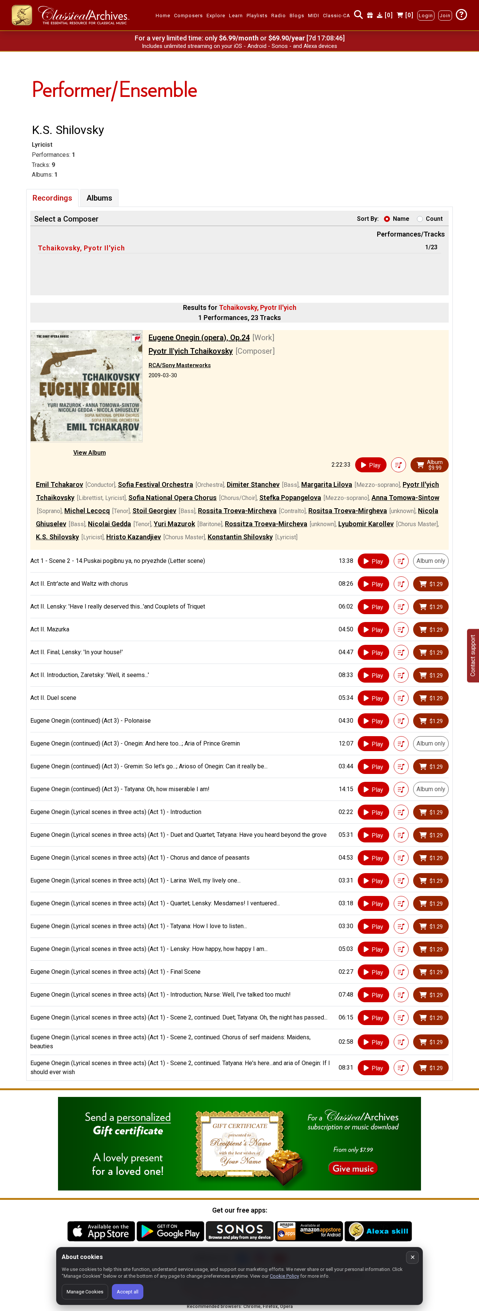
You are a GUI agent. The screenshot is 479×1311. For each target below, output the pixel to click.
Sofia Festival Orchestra (155, 484)
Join (445, 15)
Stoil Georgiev (154, 511)
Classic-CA (336, 15)
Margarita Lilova (326, 484)
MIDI (313, 15)
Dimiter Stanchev (253, 484)
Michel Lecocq (87, 511)
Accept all (127, 1292)
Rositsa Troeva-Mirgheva (347, 511)
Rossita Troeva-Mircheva (237, 511)
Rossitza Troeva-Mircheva (266, 524)
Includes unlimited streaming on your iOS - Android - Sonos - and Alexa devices (239, 46)
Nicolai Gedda (109, 524)
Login (426, 15)
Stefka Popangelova (290, 497)
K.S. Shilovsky (57, 537)
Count (434, 218)
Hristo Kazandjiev (133, 537)
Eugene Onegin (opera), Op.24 (199, 337)
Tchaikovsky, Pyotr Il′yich (81, 248)
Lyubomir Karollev (366, 524)
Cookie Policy (284, 1276)
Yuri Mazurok (174, 524)
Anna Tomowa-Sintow (405, 497)
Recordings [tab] (52, 197)
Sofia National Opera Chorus (172, 497)
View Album (89, 452)
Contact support (472, 655)
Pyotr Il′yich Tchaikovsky (191, 351)
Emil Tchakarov (59, 484)
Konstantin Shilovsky (240, 537)
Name (401, 218)
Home (163, 15)
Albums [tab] (99, 197)
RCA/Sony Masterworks (180, 365)
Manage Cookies (85, 1292)
